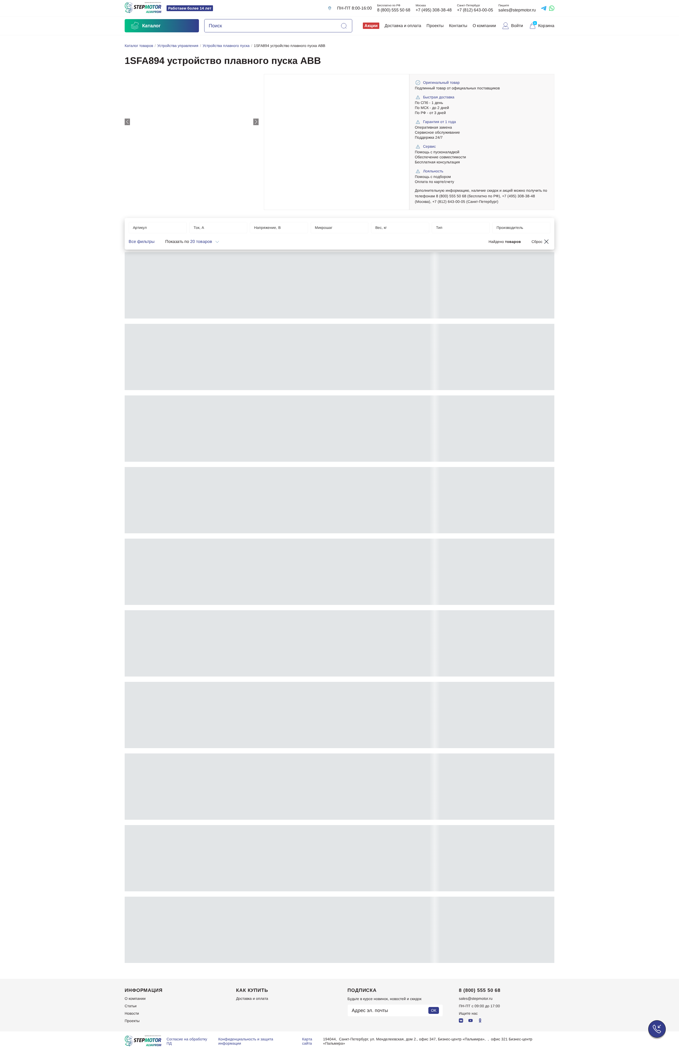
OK (433, 1010)
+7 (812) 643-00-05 (475, 10)
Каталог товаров (139, 45)
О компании (484, 25)
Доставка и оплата (403, 25)
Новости (132, 1013)
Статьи (131, 1006)
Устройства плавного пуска (226, 45)
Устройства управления (177, 45)
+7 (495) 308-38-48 (434, 10)
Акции (371, 25)
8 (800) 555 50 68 (393, 10)
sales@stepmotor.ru (517, 10)
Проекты (435, 25)
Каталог (151, 25)
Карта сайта (307, 1041)
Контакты (458, 25)
